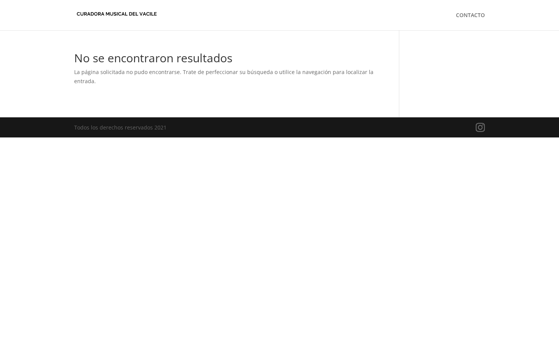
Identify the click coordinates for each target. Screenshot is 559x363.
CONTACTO (470, 16)
